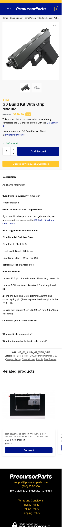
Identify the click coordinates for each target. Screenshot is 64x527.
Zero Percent (30, 18)
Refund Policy (31, 509)
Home (5, 18)
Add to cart (38, 151)
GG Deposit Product (29, 434)
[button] (13, 149)
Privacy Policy (30, 504)
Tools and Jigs (41, 436)
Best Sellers (23, 356)
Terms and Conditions (30, 500)
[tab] (30, 177)
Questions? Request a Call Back (31, 164)
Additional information (13, 184)
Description (9, 177)
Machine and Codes (23, 436)
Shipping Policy (31, 513)
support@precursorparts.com (31, 482)
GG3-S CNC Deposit (15, 440)
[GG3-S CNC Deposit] (28, 404)
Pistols (39, 359)
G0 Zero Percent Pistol (48, 18)
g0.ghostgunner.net (15, 134)
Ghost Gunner (16, 18)
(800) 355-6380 (31, 486)
